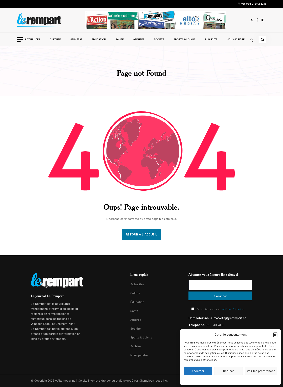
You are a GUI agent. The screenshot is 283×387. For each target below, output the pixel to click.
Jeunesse (76, 39)
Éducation (99, 39)
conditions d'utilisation (231, 309)
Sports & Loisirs (184, 39)
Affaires (138, 39)
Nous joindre (235, 39)
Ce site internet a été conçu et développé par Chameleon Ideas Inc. (123, 380)
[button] (275, 335)
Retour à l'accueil (141, 234)
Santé (120, 39)
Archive (135, 346)
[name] (39, 20)
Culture (55, 39)
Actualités (32, 39)
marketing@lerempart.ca (230, 318)
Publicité (211, 39)
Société (159, 39)
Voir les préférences (261, 371)
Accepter (198, 371)
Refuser (228, 371)
